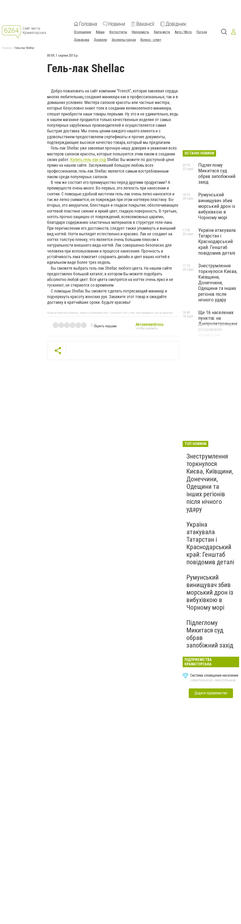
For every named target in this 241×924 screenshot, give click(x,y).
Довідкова (81, 40)
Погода (202, 32)
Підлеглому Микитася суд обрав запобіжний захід (216, 173)
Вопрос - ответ (151, 40)
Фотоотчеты (118, 32)
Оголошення (82, 32)
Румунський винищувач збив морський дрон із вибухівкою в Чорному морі (216, 206)
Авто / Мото (183, 32)
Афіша (100, 32)
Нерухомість (140, 32)
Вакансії (145, 24)
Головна (88, 24)
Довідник (175, 24)
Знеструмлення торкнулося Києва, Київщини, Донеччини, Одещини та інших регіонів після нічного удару (217, 283)
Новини (116, 24)
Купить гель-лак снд (88, 159)
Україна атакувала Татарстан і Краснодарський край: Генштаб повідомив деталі (217, 241)
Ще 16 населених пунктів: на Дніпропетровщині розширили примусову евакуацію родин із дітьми (218, 329)
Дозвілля (100, 40)
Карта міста (162, 32)
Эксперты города (124, 40)
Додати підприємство (210, 693)
